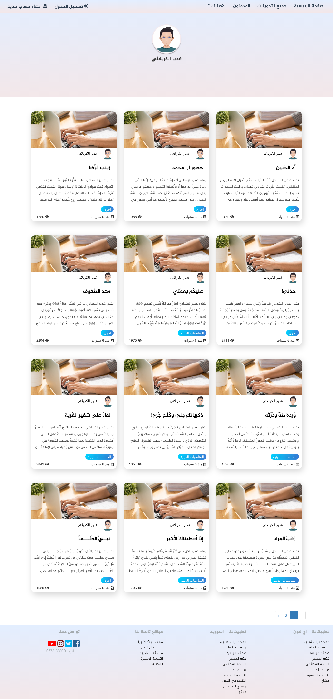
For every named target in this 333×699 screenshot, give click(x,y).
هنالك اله (322, 670)
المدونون (241, 6)
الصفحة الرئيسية (310, 6)
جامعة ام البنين (151, 647)
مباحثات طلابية (151, 653)
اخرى (292, 209)
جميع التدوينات (272, 6)
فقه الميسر (321, 658)
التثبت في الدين (234, 681)
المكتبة (157, 664)
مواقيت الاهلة (319, 647)
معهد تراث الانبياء (316, 642)
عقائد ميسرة (319, 653)
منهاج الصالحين (234, 686)
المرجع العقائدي (317, 664)
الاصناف (218, 6)
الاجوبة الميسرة (318, 675)
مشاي (325, 681)
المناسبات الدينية (192, 332)
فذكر (242, 692)
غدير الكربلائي (273, 153)
